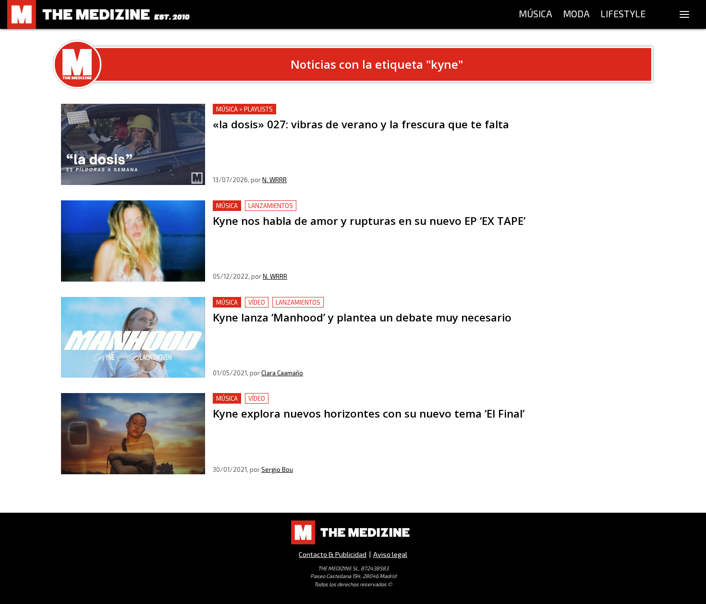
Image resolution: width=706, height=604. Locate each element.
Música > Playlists (244, 109)
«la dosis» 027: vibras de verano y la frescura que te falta (311, 109)
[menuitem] (535, 14)
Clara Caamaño (282, 373)
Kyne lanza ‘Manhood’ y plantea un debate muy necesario (312, 302)
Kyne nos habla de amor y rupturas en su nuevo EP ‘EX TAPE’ (317, 205)
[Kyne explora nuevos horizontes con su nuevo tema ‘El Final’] (133, 433)
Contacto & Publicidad (332, 554)
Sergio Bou (277, 469)
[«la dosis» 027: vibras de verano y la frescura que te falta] (133, 144)
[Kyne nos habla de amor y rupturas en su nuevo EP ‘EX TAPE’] (133, 241)
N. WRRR (274, 180)
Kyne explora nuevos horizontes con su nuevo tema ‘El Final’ (317, 398)
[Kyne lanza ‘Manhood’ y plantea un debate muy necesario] (133, 337)
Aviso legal (390, 554)
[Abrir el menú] (684, 14)
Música (227, 206)
